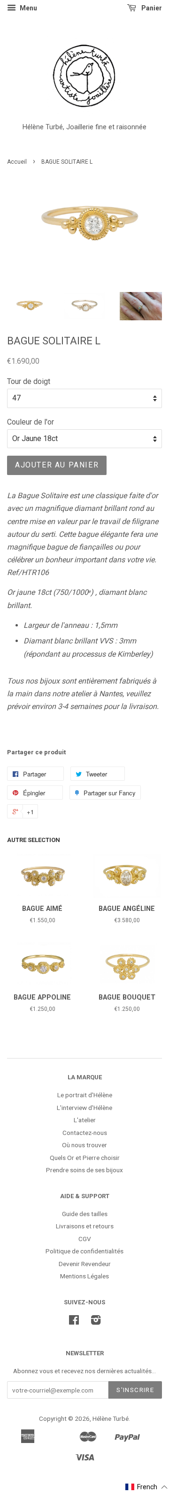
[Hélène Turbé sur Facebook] (74, 1322)
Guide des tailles (85, 1214)
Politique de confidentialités (84, 1251)
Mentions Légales (84, 1276)
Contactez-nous (84, 1132)
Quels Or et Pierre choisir (85, 1157)
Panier (151, 8)
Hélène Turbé (110, 1418)
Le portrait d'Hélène (84, 1095)
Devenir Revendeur (85, 1264)
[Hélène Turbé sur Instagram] (96, 1322)
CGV (84, 1239)
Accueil (17, 161)
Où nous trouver (84, 1145)
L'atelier (85, 1120)
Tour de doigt (28, 381)
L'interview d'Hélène (84, 1107)
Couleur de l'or (30, 421)
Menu (27, 8)
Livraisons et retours (85, 1226)
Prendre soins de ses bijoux (84, 1170)
